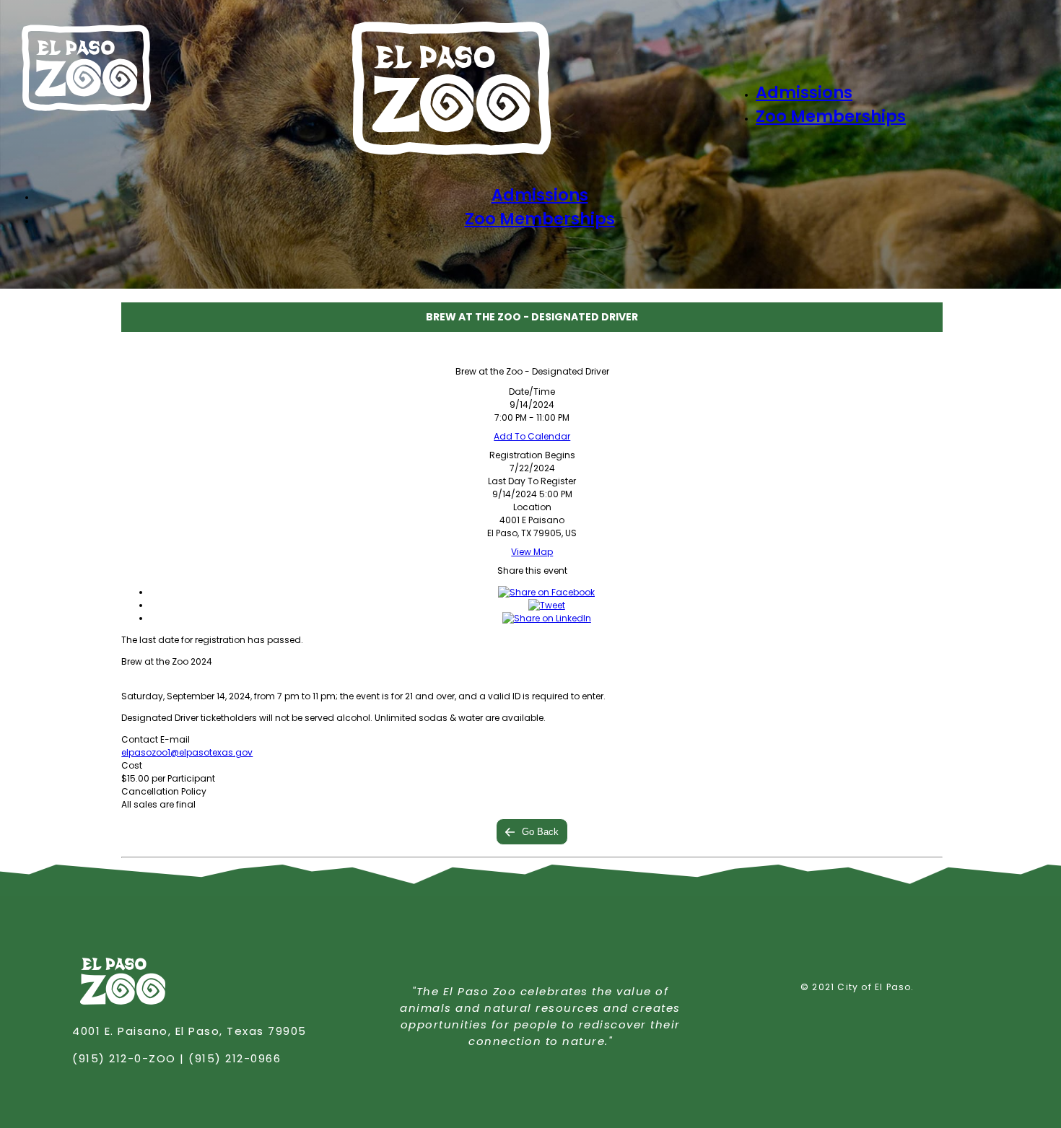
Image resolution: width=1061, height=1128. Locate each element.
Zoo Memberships (831, 116)
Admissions (804, 93)
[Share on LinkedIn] (546, 618)
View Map (532, 552)
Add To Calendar (532, 436)
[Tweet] (546, 605)
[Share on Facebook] (546, 592)
